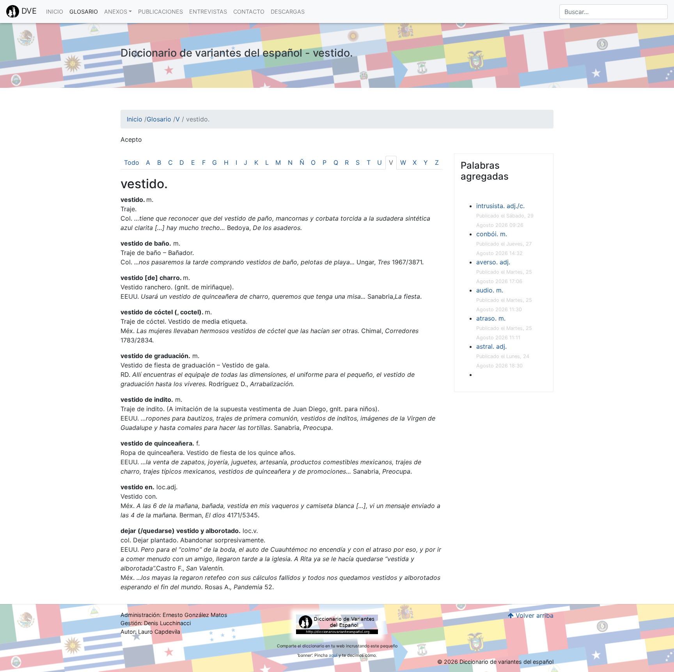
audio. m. (489, 290)
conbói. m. (491, 234)
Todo (131, 162)
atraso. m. (491, 318)
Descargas (288, 11)
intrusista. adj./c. (500, 206)
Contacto (248, 11)
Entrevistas (208, 11)
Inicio (54, 11)
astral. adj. (491, 346)
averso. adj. (493, 262)
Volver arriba (533, 615)
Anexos (115, 11)
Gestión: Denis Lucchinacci (156, 623)
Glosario (83, 11)
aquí (333, 655)
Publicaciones (160, 11)
